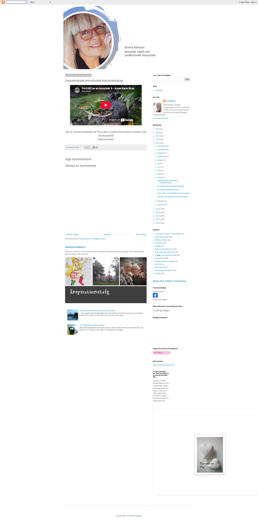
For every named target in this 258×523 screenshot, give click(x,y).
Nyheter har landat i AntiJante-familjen (172, 197)
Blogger (138, 516)
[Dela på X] (91, 147)
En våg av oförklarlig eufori (168, 190)
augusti (161, 160)
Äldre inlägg (141, 234)
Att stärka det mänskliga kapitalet (170, 186)
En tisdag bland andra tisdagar (92, 325)
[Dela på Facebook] (93, 147)
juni (159, 167)
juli (159, 163)
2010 (158, 223)
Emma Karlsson (158, 291)
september (162, 156)
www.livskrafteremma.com (163, 365)
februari (161, 201)
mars (160, 178)
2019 (158, 129)
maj (159, 171)
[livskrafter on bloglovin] (162, 354)
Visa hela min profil (160, 118)
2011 (158, 219)
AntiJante (159, 243)
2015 (158, 143)
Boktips (158, 246)
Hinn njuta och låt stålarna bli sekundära (173, 193)
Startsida (107, 234)
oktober (161, 153)
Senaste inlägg (72, 234)
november (162, 150)
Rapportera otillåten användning (169, 281)
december (162, 146)
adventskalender (162, 237)
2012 (158, 216)
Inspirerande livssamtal (164, 261)
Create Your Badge (160, 299)
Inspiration (159, 258)
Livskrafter (171, 101)
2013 (158, 212)
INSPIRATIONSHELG (75, 247)
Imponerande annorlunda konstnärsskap (167, 182)
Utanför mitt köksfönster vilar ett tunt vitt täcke (98, 311)
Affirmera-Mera (161, 240)
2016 (158, 139)
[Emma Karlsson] (155, 297)
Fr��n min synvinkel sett (165, 255)
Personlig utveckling (163, 270)
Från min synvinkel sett (164, 252)
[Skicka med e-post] (85, 147)
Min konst (159, 267)
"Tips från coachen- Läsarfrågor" (168, 234)
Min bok (158, 264)
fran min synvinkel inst (164, 249)
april (160, 174)
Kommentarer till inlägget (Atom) (92, 239)
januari (161, 205)
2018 (158, 133)
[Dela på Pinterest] (96, 147)
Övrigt (157, 273)
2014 (158, 209)
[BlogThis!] (88, 147)
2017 (158, 136)
